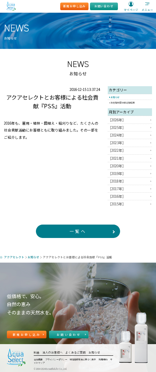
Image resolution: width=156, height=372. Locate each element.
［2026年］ (130, 119)
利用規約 (103, 359)
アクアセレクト (14, 257)
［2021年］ (130, 158)
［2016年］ (130, 196)
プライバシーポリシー (56, 359)
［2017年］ (130, 188)
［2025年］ (130, 127)
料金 (37, 352)
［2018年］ (130, 181)
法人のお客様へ (52, 352)
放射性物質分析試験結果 (123, 102)
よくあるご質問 (75, 352)
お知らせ (115, 97)
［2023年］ (130, 143)
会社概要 (38, 359)
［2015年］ (130, 203)
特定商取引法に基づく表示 (83, 359)
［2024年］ (130, 135)
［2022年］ (130, 150)
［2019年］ (130, 173)
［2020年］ (130, 165)
